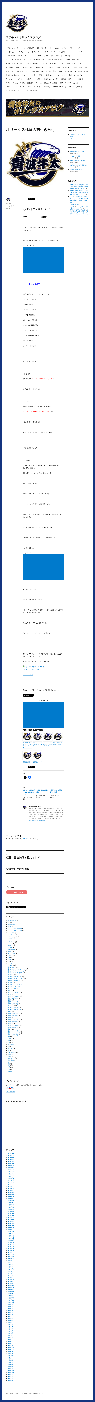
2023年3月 (11, 1225)
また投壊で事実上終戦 (76, 169)
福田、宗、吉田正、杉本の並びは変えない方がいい (29, 792)
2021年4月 (11, 1270)
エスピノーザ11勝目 (75, 156)
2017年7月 (10, 1357)
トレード (72, 52)
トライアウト (62, 52)
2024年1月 (11, 1206)
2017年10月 (11, 1351)
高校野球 (20, 71)
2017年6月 (10, 1359)
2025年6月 (11, 1175)
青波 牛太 (8, 203)
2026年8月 (11, 1154)
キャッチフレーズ (34, 52)
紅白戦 (48, 71)
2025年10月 (11, 1167)
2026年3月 (11, 1163)
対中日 (8, 83)
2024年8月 (11, 1194)
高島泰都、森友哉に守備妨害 (77, 210)
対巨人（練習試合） (13, 998)
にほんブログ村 (28, 674)
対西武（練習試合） (60, 87)
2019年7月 (10, 1310)
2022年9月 (11, 1237)
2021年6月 (11, 1266)
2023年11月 (11, 1210)
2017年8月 (10, 1355)
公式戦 (45, 56)
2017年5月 (10, 1361)
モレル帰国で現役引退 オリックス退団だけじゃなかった (27, 745)
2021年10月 (11, 1258)
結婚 (9, 1064)
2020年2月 (11, 1297)
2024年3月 (11, 1204)
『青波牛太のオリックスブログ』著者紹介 (20, 48)
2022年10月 (11, 1235)
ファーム (39, 83)
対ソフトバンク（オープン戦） (16, 60)
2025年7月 (11, 1173)
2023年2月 (11, 1227)
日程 (31, 67)
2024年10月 (11, 1190)
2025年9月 (11, 1169)
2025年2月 (11, 1183)
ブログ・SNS (22, 56)
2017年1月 (10, 1369)
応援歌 (67, 63)
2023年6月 (11, 1219)
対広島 (22, 83)
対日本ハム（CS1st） (13, 1008)
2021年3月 (11, 1272)
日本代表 (25, 67)
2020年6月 (11, 1289)
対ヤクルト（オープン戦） (15, 79)
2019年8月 (10, 1308)
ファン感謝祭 (10, 56)
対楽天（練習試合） (33, 63)
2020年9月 (11, 1283)
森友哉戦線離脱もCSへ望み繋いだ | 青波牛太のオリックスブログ (79, 212)
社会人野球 (78, 67)
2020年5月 (11, 1291)
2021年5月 (11, 1268)
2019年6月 (10, 1312)
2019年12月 (11, 1301)
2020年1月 (11, 1299)
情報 (79, 63)
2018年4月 (11, 1339)
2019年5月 (10, 1314)
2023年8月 (11, 1215)
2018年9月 (11, 1330)
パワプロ (10, 948)
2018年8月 (11, 1332)
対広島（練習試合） (82, 71)
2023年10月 (11, 1212)
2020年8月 (11, 1285)
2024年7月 (11, 1196)
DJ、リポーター (42, 48)
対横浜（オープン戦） (75, 75)
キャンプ (45, 52)
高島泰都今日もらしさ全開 (77, 151)
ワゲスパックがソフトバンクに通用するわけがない (47, 744)
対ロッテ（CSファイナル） (69, 83)
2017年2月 (10, 1367)
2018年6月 (11, 1336)
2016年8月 (10, 1378)
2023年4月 (11, 1223)
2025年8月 (11, 1171)
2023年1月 (11, 1229)
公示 (51, 56)
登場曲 (58, 67)
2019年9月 (10, 1307)
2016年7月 (10, 1380)
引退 (61, 63)
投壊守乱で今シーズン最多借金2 (78, 165)
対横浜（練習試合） (51, 83)
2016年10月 (11, 1374)
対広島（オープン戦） (13, 91)
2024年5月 (11, 1200)
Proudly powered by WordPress (33, 1393)
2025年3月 (11, 1181)
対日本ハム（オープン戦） (15, 63)
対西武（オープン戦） (34, 79)
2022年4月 (11, 1246)
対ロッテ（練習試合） (76, 87)
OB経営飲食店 (11, 924)
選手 (13, 71)
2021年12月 (11, 1254)
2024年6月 (11, 1198)
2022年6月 (11, 1243)
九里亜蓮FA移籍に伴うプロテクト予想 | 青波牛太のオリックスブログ (79, 192)
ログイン (25, 839)
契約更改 (67, 56)
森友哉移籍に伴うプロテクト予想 (27, 761)
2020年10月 (11, 1281)
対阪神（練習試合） (12, 75)
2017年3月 (10, 1365)
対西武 (40, 75)
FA (51, 48)
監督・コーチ (67, 67)
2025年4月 (11, 1179)
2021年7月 (11, 1264)
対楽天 (33, 75)
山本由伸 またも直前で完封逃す (37, 761)
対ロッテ (25, 75)
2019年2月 (10, 1320)
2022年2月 (11, 1250)
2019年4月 (11, 1316)
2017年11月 (11, 1349)
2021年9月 (11, 1260)
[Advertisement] (43, 260)
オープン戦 (10, 52)
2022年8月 (11, 1239)
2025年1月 (11, 1185)
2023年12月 (11, 1208)
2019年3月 (10, 1318)
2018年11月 (11, 1326)
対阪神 (80, 79)
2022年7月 (11, 1241)
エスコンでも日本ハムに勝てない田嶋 (37, 744)
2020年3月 (11, 1295)
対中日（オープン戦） (55, 60)
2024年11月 (11, 1188)
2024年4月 (11, 1202)
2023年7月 (11, 1217)
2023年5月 (11, 1221)
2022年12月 (11, 1231)
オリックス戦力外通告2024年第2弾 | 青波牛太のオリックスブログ (79, 200)
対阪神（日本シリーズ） (14, 1033)
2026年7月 (11, 1155)
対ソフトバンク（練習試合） (63, 71)
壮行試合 (59, 56)
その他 (57, 48)
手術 (17, 67)
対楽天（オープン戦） (51, 79)
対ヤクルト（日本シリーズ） (15, 87)
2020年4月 (11, 1293)
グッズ (53, 52)
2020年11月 (11, 1279)
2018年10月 (11, 1328)
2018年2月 (11, 1343)
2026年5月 (11, 1159)
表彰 (85, 67)
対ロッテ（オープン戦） (38, 60)
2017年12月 (11, 1347)
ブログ (71, 138)
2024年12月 (11, 1186)
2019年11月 (11, 1303)
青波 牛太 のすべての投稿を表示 (38, 820)
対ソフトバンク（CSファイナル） (39, 87)
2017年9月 (10, 1353)
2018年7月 (10, 1334)
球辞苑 (51, 67)
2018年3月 (11, 1341)
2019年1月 (10, 1322)
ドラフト (81, 52)
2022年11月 (11, 1233)
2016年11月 (11, 1372)
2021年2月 (11, 1274)
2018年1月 (10, 1345)
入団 (39, 56)
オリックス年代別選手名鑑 (35, 71)
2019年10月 (11, 1305)
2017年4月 (10, 1363)
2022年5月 (11, 1245)
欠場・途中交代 (41, 67)
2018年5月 (10, 1338)
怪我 (74, 63)
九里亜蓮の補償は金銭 (76, 190)
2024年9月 (11, 1192)
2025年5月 (11, 1177)
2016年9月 (10, 1376)
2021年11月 (11, 1256)
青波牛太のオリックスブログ (23, 37)
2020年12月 (11, 1277)
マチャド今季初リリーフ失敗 (77, 160)
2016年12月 (11, 1370)
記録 (7, 71)
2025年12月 (11, 1165)
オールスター (20, 52)
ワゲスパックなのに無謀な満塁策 (57, 743)
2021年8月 (11, 1262)
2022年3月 (11, 1248)
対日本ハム (48, 75)
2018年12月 (11, 1324)
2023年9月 (11, 1214)
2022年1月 (11, 1252)
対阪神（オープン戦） (49, 63)
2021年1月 (10, 1276)
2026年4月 (11, 1161)
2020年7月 (11, 1287)
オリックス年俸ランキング (71, 48)
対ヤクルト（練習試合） (14, 980)
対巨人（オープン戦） (73, 60)
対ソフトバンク (60, 75)
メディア (32, 56)
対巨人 (15, 83)
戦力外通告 (10, 67)
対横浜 (63, 79)
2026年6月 (11, 1157)
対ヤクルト (72, 79)
